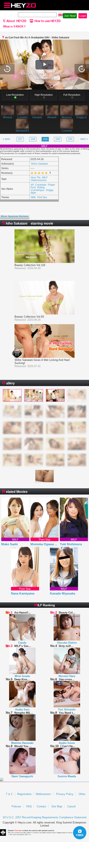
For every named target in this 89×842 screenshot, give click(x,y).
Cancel (71, 806)
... (56, 544)
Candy (22, 642)
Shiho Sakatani (39, 163)
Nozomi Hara (67, 676)
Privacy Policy (64, 794)
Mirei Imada (22, 676)
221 (70, 139)
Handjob (37, 117)
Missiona (66, 117)
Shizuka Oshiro (67, 642)
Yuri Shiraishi (67, 709)
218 (33, 139)
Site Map (56, 806)
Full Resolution (71, 94)
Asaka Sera (22, 709)
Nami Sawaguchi (22, 776)
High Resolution (44, 94)
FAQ (29, 806)
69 (32, 184)
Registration (24, 794)
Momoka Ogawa (43, 544)
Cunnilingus (37, 190)
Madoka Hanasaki (22, 742)
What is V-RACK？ (14, 26)
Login (82, 15)
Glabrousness (39, 180)
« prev (6, 138)
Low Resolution (15, 94)
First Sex (42, 197)
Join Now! (70, 15)
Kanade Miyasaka (62, 593)
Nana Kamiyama (22, 593)
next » (84, 138)
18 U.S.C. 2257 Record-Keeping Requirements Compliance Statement (45, 817)
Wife (33, 197)
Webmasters (43, 794)
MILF (45, 177)
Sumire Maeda (67, 776)
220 (57, 139)
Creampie (40, 184)
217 (20, 139)
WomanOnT (22, 130)
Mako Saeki (9, 544)
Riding (41, 187)
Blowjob (7, 117)
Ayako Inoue (67, 742)
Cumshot (22, 117)
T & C (9, 794)
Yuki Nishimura (71, 544)
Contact (41, 806)
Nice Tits (36, 177)
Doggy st (81, 117)
